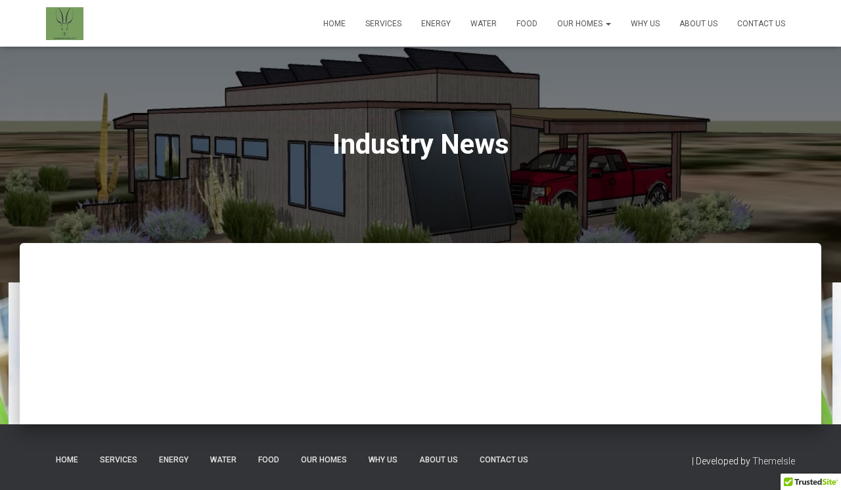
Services (383, 23)
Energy (436, 23)
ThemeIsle (773, 461)
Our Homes (580, 23)
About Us (698, 23)
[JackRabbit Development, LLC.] (64, 23)
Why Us (645, 23)
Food (526, 23)
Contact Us (761, 23)
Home (334, 23)
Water (483, 23)
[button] (607, 23)
